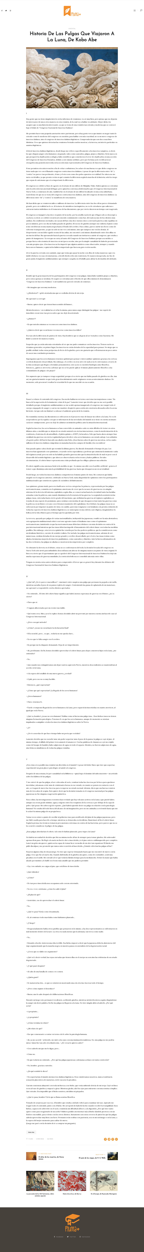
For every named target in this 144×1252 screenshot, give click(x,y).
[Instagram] (10, 10)
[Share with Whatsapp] (116, 1139)
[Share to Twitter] (109, 1139)
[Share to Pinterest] (112, 1139)
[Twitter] (6, 10)
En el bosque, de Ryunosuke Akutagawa (104, 1194)
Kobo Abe (31, 1132)
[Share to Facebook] (105, 1139)
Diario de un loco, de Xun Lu (72, 1194)
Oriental (72, 28)
